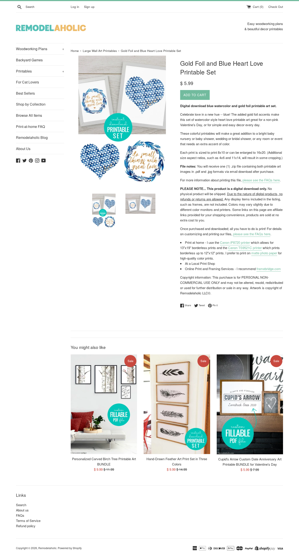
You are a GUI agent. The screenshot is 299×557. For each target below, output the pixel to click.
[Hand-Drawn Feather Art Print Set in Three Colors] (177, 404)
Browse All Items (29, 115)
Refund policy (25, 525)
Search (21, 504)
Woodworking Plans (40, 48)
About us (22, 510)
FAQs (20, 515)
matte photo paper (264, 253)
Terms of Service (28, 520)
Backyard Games (29, 59)
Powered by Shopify (70, 548)
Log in (75, 7)
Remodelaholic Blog (32, 137)
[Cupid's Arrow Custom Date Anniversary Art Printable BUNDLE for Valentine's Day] (250, 404)
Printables (40, 71)
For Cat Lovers (27, 82)
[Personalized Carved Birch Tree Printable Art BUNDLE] (104, 404)
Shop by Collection (31, 104)
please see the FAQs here (261, 180)
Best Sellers (25, 93)
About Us (23, 148)
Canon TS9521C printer (245, 247)
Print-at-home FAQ (30, 126)
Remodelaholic (47, 548)
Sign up (89, 7)
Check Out (275, 7)
